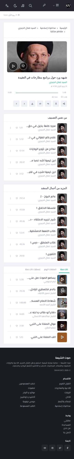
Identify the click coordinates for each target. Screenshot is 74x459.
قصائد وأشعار (64, 401)
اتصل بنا (67, 432)
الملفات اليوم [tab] (50, 269)
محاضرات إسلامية (48, 28)
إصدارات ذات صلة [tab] (32, 269)
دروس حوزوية (29, 401)
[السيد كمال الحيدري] (56, 103)
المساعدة (66, 425)
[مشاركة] (64, 103)
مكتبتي (67, 421)
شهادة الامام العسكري (42, 301)
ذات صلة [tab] (64, 269)
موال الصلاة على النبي (43, 324)
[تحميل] (32, 103)
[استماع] (13, 66)
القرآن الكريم (65, 384)
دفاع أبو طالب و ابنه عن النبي (42, 313)
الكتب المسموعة (27, 406)
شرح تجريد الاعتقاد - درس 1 (42, 220)
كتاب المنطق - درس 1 (43, 243)
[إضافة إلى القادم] (48, 103)
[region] (37, 308)
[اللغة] (7, 5)
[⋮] (10, 128)
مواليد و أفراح (29, 392)
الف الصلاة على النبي (43, 337)
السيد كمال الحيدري (27, 28)
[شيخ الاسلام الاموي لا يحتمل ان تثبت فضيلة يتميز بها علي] (16, 103)
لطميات (31, 388)
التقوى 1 (51, 254)
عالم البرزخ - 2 (48, 197)
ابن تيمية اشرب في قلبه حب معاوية (41, 172)
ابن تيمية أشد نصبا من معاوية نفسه (42, 161)
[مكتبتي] (23, 5)
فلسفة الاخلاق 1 (46, 208)
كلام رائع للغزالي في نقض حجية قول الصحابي (41, 138)
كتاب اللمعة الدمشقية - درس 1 (42, 231)
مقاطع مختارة (56, 31)
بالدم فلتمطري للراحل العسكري (42, 290)
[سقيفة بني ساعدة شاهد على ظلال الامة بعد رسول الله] (24, 103)
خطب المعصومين (27, 384)
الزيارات (68, 392)
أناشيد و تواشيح (27, 397)
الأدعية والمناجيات (63, 388)
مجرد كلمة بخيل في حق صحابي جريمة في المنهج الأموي (41, 126)
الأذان (68, 397)
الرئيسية (63, 28)
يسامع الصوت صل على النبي (41, 278)
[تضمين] (40, 103)
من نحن (67, 428)
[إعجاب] (23, 66)
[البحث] (30, 5)
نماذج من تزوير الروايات (42, 149)
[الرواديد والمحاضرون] (44, 5)
